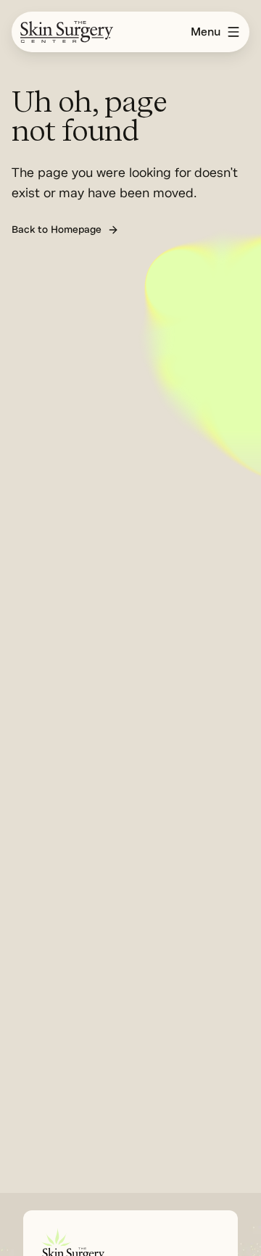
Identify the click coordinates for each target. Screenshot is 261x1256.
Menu (205, 32)
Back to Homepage (57, 229)
